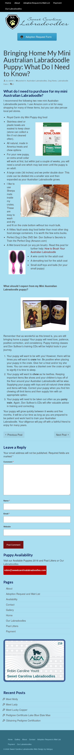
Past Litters (12, 626)
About (9, 588)
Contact (10, 604)
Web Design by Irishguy (43, 749)
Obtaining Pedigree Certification (23, 720)
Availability (11, 599)
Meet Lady (12, 704)
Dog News (52, 80)
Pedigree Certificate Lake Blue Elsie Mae (28, 715)
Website (7, 526)
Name (6, 500)
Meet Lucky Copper (16, 709)
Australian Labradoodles (37, 80)
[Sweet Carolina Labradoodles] (37, 21)
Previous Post (14, 434)
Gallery (10, 610)
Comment (8, 461)
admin (10, 80)
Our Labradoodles (16, 620)
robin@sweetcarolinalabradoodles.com (25, 570)
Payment (11, 631)
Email (6, 513)
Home (9, 615)
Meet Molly (12, 699)
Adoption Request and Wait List (23, 594)
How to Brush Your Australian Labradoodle (48, 250)
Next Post (61, 434)
